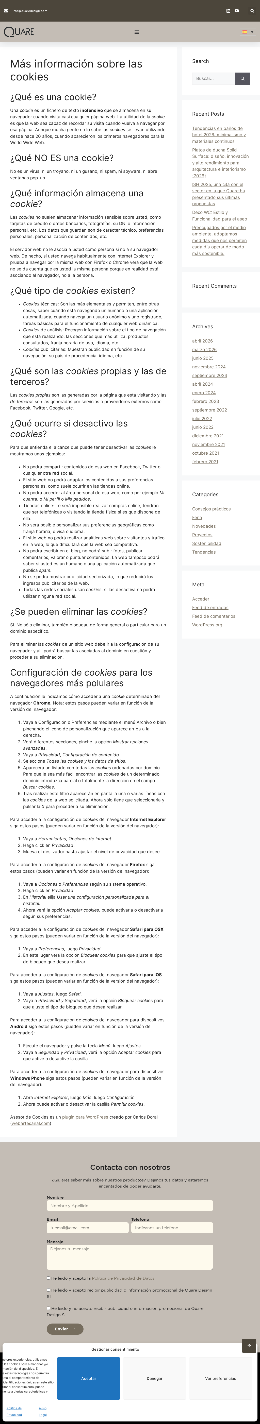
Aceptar (88, 1378)
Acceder (200, 599)
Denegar (154, 1378)
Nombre (55, 1197)
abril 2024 (202, 384)
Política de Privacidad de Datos (123, 1278)
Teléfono (140, 1219)
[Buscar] (242, 79)
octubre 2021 (205, 453)
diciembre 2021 (208, 435)
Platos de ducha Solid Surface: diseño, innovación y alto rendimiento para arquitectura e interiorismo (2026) (220, 162)
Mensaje (55, 1241)
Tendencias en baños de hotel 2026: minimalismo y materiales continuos (219, 135)
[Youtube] (237, 11)
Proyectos (202, 534)
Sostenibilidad (206, 543)
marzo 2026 (204, 349)
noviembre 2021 (208, 444)
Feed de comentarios (213, 616)
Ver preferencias (220, 1378)
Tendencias (204, 552)
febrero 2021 (205, 461)
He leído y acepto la (102, 1278)
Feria (197, 517)
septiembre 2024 (209, 375)
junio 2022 (203, 427)
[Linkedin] (228, 11)
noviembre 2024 (209, 366)
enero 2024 (204, 392)
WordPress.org (207, 624)
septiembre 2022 (209, 410)
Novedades (204, 526)
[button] (252, 11)
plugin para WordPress (85, 1117)
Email (52, 1219)
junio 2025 (203, 358)
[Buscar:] (213, 79)
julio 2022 (202, 418)
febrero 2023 (205, 401)
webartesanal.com (31, 1123)
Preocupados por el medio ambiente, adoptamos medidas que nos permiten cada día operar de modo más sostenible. (219, 240)
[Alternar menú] (136, 32)
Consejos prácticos (211, 508)
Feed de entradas (210, 607)
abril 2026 (202, 341)
